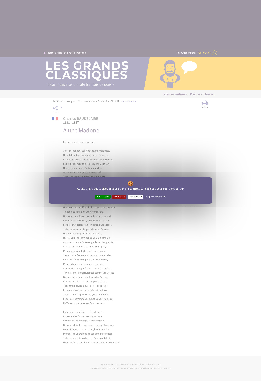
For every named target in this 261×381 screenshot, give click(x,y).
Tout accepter (102, 196)
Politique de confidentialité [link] (156, 196)
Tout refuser (119, 196)
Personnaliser (135, 196)
